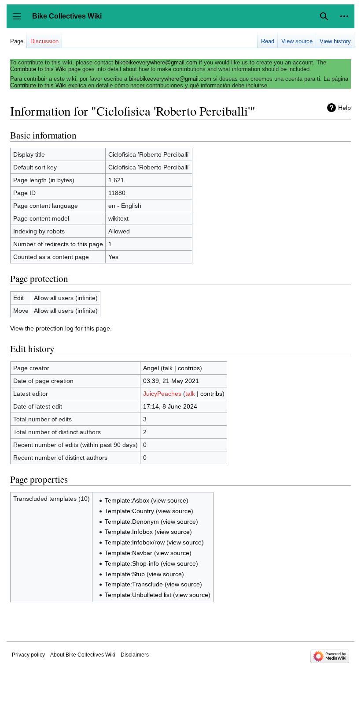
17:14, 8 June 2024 (170, 406)
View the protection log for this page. (61, 328)
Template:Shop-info (132, 563)
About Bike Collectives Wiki (82, 655)
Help (344, 107)
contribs (189, 368)
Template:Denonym (132, 521)
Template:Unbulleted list (138, 594)
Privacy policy (28, 655)
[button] (344, 16)
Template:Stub (125, 574)
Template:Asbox (127, 500)
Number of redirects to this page (58, 244)
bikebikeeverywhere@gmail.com (156, 62)
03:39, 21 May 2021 (171, 380)
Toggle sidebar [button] (19, 20)
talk (168, 368)
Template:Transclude (134, 584)
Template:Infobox (129, 531)
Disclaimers (135, 655)
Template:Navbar (128, 552)
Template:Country (129, 510)
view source (169, 500)
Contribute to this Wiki (38, 69)
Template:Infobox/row (135, 542)
